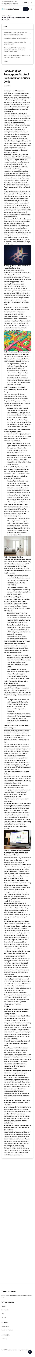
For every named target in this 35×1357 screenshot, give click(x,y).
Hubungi (4, 1339)
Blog (9, 16)
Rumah (3, 16)
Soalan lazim (5, 1310)
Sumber (3, 1317)
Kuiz (26, 9)
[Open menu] (31, 9)
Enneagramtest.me (8, 1291)
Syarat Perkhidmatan (7, 1330)
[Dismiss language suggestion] (31, 3)
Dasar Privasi (5, 1326)
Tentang (3, 1306)
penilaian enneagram (24, 1059)
